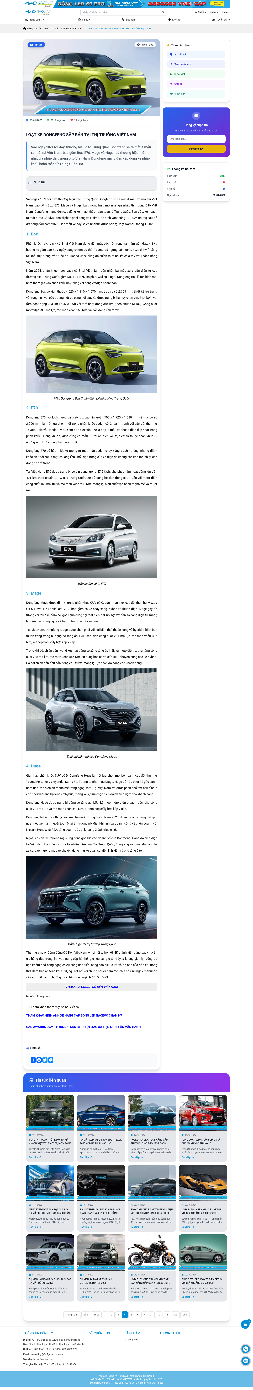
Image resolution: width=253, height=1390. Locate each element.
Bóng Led (133, 1339)
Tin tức (226, 12)
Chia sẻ (178, 83)
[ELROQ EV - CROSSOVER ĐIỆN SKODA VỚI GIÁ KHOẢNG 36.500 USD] (203, 1252)
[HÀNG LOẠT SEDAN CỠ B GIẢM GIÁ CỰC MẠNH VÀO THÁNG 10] (203, 1112)
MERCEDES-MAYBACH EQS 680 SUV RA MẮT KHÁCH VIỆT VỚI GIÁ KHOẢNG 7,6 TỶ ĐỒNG (50, 1213)
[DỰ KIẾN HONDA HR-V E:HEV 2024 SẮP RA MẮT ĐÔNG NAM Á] (50, 1252)
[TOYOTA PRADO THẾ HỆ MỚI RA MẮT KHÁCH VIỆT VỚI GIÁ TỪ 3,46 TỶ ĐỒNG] (50, 1112)
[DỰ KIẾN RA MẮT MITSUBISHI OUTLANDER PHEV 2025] (101, 1252)
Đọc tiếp (33, 1157)
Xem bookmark (182, 64)
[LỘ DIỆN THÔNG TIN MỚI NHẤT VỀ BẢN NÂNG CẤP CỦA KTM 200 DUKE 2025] (152, 1252)
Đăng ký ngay (196, 148)
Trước (96, 1314)
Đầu (86, 1314)
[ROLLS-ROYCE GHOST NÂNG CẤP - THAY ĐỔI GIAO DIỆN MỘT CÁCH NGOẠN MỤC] (152, 1112)
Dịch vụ (214, 12)
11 (166, 1314)
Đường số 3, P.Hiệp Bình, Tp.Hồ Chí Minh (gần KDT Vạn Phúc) (130, 1382)
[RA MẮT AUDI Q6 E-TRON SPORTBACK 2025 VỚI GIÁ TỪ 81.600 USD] (101, 1112)
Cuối (185, 1314)
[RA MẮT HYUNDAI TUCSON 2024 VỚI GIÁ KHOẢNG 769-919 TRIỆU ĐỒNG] (101, 1182)
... (151, 1314)
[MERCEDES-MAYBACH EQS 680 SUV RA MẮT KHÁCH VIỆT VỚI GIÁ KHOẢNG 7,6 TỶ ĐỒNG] (50, 1182)
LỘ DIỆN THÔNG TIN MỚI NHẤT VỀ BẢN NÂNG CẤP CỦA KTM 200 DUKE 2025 (150, 1283)
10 (158, 1314)
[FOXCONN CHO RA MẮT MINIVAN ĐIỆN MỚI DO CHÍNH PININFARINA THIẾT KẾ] (152, 1182)
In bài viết (179, 74)
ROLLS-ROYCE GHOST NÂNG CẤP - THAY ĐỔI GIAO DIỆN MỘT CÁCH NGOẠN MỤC (150, 1143)
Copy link (180, 93)
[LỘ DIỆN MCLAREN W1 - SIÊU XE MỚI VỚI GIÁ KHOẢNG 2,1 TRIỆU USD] (203, 1182)
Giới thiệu (200, 12)
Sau (175, 1314)
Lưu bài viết (180, 54)
